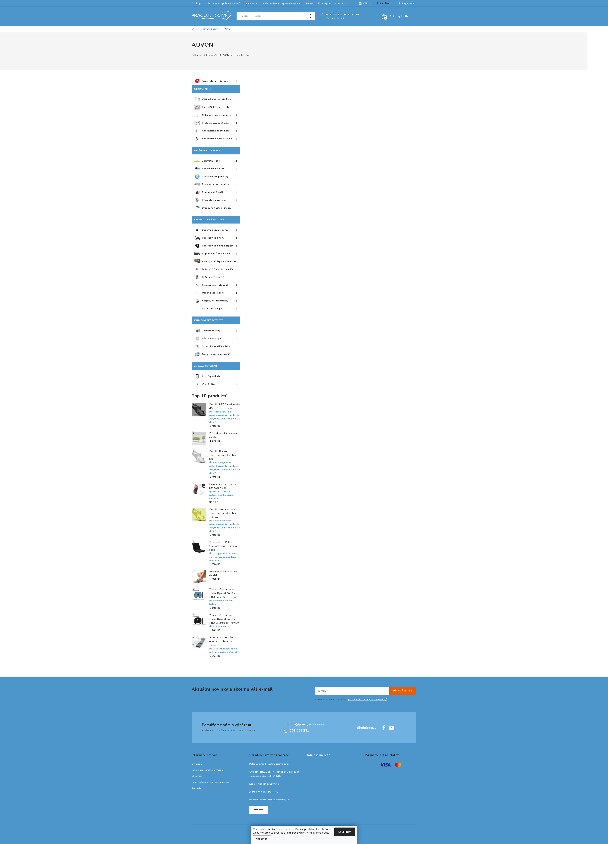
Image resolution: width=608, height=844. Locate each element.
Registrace (408, 3)
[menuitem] (216, 81)
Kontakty (311, 3)
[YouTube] (391, 727)
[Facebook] (383, 727)
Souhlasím (344, 832)
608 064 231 (334, 14)
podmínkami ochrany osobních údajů (367, 699)
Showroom (251, 3)
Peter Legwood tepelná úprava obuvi (269, 763)
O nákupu (197, 3)
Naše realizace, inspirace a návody (281, 3)
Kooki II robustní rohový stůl (264, 783)
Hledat (310, 16)
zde (326, 832)
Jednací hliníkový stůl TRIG (263, 791)
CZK (365, 3)
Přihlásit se (402, 690)
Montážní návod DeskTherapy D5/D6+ (270, 799)
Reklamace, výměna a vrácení (224, 3)
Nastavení (262, 839)
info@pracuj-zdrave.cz (334, 3)
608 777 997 (352, 14)
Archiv (258, 809)
